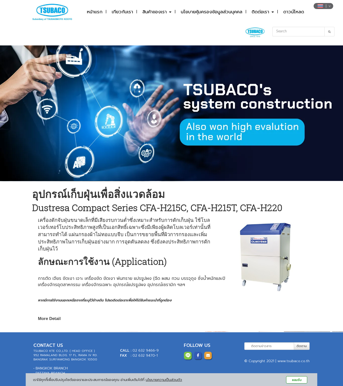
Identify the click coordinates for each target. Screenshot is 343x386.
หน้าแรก (94, 11)
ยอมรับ (297, 379)
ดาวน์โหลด (293, 11)
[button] (25, 113)
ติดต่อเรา (261, 11)
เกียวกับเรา (122, 11)
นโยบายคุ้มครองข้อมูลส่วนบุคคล (211, 11)
